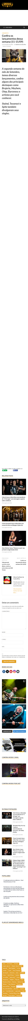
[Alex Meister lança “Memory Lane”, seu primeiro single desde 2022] (14, 539)
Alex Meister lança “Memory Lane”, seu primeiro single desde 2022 (13, 549)
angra (4, 963)
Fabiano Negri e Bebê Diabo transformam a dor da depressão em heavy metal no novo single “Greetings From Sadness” (19, 864)
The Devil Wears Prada (14, 993)
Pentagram (19, 984)
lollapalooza (5, 979)
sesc (4, 991)
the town (5, 995)
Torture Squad (11, 995)
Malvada (17, 979)
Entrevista (12, 972)
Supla (23, 991)
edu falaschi (5, 972)
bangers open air (6, 966)
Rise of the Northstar (7, 988)
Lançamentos (5, 33)
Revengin (13, 986)
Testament (5, 993)
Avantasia (16, 963)
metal (22, 979)
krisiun (18, 977)
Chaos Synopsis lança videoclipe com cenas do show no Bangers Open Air (13, 524)
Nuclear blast (21, 982)
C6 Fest (18, 968)
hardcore (17, 975)
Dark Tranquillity (17, 970)
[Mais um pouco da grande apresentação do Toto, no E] (14, 716)
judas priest (12, 977)
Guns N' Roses (10, 975)
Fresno (4, 975)
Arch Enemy (9, 963)
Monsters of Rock (7, 982)
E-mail (4, 639)
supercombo (18, 991)
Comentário (6, 611)
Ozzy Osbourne (11, 984)
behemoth (5, 968)
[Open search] (24, 27)
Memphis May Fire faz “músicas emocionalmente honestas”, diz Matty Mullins (19, 829)
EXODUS (22, 972)
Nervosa (14, 982)
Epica (17, 972)
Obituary (5, 984)
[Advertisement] (14, 18)
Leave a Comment (7, 46)
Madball (12, 979)
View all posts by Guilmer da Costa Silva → (17, 590)
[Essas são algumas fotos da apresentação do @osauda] (14, 691)
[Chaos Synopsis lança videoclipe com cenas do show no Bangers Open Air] (14, 514)
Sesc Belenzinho (10, 991)
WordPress (10, 1019)
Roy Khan (16, 988)
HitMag (17, 1019)
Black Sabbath (12, 968)
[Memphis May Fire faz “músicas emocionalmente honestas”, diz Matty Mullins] (7, 825)
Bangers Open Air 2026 (17, 966)
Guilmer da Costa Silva (21, 44)
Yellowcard (18, 995)
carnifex (4, 970)
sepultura (22, 988)
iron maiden (5, 977)
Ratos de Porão (6, 986)
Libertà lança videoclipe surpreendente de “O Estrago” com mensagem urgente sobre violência (13, 498)
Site (3, 646)
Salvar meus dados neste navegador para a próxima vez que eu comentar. (13, 656)
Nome (4, 632)
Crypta (9, 970)
